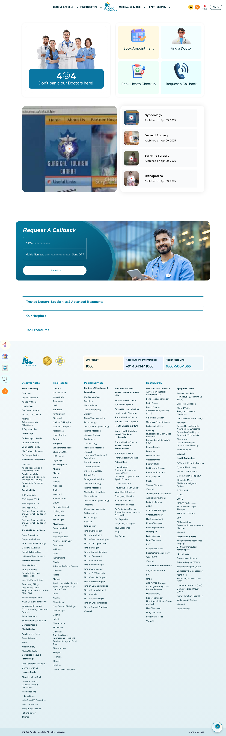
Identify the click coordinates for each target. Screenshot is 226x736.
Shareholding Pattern (32, 597)
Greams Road (59, 392)
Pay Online (120, 536)
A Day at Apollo (29, 429)
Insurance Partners (124, 500)
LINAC (180, 494)
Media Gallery (28, 646)
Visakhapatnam (60, 536)
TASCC (25, 717)
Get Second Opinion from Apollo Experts (127, 478)
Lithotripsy (151, 531)
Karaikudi (57, 494)
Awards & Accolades (31, 414)
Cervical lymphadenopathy (190, 418)
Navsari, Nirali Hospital (64, 669)
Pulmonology (90, 422)
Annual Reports (29, 569)
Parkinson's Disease (155, 468)
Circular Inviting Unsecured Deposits (35, 610)
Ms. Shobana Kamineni (32, 451)
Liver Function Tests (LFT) (189, 585)
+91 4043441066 (139, 366)
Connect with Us (30, 668)
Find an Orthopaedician (95, 543)
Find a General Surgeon (95, 552)
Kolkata (56, 619)
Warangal (57, 532)
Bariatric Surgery (92, 462)
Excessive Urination (186, 404)
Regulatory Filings (30, 584)
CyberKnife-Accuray (186, 467)
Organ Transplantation (94, 418)
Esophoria (181, 422)
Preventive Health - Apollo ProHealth (127, 513)
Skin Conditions (154, 476)
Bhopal (56, 661)
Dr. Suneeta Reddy (31, 447)
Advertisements (29, 616)
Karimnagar (58, 519)
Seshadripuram (60, 464)
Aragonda (57, 486)
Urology (87, 414)
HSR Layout (58, 456)
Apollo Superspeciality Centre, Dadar (64, 588)
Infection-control (30, 704)
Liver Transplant (153, 536)
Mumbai (57, 579)
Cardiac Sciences (92, 397)
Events (25, 642)
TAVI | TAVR (151, 557)
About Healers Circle (32, 677)
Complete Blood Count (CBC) (188, 590)
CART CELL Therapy (156, 510)
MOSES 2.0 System (186, 503)
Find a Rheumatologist (95, 590)
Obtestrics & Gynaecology (96, 426)
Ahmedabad (58, 602)
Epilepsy (150, 430)
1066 (205, 9)
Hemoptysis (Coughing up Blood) (189, 398)
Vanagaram (58, 397)
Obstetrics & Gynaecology (96, 500)
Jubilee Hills (59, 515)
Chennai (57, 388)
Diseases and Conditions (158, 388)
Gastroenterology (92, 409)
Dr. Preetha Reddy (30, 442)
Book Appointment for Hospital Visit (125, 471)
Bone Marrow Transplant (157, 399)
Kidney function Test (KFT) (190, 596)
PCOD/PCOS (152, 464)
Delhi (55, 553)
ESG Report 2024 (30, 499)
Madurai (57, 473)
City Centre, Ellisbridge (64, 606)
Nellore (56, 481)
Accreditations (29, 691)
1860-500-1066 (178, 366)
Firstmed (57, 418)
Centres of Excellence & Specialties (95, 456)
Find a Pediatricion (93, 560)
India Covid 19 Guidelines (34, 700)
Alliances (26, 419)
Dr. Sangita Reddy (30, 455)
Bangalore (58, 443)
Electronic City (60, 452)
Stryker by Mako (184, 480)
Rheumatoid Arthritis (156, 472)
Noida (56, 562)
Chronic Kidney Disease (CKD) (157, 412)
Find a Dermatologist (94, 598)
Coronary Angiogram (187, 558)
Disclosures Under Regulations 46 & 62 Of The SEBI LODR (35, 590)
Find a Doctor (121, 467)
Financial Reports (30, 565)
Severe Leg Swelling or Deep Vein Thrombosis (188, 433)
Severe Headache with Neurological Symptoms (188, 427)
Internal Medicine (92, 431)
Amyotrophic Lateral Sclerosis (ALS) (156, 393)
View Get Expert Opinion (5, 380)
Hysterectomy (153, 593)
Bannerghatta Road (62, 448)
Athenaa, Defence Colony (65, 566)
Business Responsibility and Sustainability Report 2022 (34, 523)
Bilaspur (57, 652)
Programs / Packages (125, 523)
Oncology (88, 401)
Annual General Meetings (34, 543)
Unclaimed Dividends (32, 606)
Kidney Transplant (154, 523)
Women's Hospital (62, 426)
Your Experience (122, 528)
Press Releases (29, 638)
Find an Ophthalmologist (96, 586)
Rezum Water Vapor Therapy (186, 508)
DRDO (56, 503)
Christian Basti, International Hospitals (64, 636)
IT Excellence (28, 696)
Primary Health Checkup (126, 417)
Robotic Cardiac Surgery (158, 553)
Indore (56, 575)
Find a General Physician (96, 607)
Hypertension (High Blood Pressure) (158, 435)
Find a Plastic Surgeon (94, 581)
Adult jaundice (184, 449)
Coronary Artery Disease (158, 422)
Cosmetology (90, 443)
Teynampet (58, 401)
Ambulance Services (124, 504)
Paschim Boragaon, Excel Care (65, 642)
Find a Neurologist (93, 535)
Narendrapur (59, 623)
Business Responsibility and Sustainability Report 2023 (34, 514)
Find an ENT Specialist (95, 573)
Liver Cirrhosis (153, 455)
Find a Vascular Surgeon (95, 577)
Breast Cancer (153, 407)
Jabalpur (57, 665)
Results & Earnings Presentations (31, 574)
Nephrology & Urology (94, 492)
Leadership (27, 406)
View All (88, 452)
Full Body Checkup (124, 404)
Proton (56, 439)
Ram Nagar (58, 545)
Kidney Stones (153, 447)
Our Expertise (121, 519)
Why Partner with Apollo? (34, 663)
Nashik (56, 598)
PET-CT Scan (183, 554)
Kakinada (57, 549)
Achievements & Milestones (30, 423)
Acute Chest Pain (185, 393)
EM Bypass (58, 627)
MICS (148, 544)
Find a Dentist (91, 594)
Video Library (183, 608)
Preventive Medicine (94, 448)
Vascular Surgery (92, 435)
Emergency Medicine (94, 479)
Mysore (56, 469)
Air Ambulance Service (125, 509)
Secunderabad (60, 528)
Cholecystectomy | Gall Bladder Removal (157, 588)
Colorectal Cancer (155, 418)
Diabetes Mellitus (154, 426)
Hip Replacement (154, 519)
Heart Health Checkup (125, 413)
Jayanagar (58, 460)
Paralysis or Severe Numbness (186, 412)
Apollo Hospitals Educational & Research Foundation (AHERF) (33, 477)
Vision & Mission (30, 397)
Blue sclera (182, 439)
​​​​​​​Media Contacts (29, 651)
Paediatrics (89, 439)
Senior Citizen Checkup (126, 421)
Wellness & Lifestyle (187, 600)
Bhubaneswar (59, 648)
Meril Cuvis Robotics (187, 471)
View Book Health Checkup (5, 368)
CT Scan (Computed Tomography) (187, 548)
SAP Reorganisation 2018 (34, 620)
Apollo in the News (31, 634)
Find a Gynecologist (93, 569)
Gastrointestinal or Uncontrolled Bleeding (187, 444)
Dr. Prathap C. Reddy (32, 438)
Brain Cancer (152, 403)
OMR (55, 405)
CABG (149, 506)
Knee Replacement (155, 527)
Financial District (61, 507)
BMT (148, 575)
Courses (26, 464)
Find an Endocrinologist (95, 603)
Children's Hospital (62, 422)
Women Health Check (125, 400)
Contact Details (29, 625)
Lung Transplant (154, 540)
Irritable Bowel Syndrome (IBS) (158, 441)
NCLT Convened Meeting (34, 602)
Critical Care (90, 475)
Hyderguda (58, 511)
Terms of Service (196, 732)
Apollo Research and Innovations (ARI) (32, 469)
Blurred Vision (183, 408)
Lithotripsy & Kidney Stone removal (159, 602)
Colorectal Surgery (93, 471)
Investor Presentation (32, 580)
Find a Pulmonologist (94, 564)
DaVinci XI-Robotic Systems (190, 463)
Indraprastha (59, 558)
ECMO (180, 499)
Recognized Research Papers (32, 484)
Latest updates (29, 681)
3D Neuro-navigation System (187, 484)
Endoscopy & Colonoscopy (190, 571)
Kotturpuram (59, 414)
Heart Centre (59, 435)
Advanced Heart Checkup (127, 409)
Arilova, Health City (62, 541)
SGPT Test (182, 575)
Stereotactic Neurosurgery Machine (190, 526)
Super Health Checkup (126, 431)
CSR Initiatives (29, 495)
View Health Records (125, 492)
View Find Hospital (5, 356)
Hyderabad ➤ (59, 498)
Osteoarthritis (153, 460)
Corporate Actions (31, 548)
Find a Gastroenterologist (96, 539)
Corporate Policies (31, 539)
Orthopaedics (90, 513)
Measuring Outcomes (32, 708)
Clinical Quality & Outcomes (30, 686)
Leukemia (150, 451)
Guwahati (57, 632)
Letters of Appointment (33, 556)
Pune (55, 593)
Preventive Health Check (127, 488)
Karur (55, 477)
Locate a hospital (123, 483)
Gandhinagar (59, 610)
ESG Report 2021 (30, 507)
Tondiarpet (58, 409)
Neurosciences (91, 405)
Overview (26, 393)
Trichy (56, 490)
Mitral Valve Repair (155, 548)
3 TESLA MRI (183, 490)
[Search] (197, 7)
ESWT (180, 518)
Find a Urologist (91, 548)
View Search (5, 391)
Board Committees (31, 535)
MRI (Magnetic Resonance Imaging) (189, 542)
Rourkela (57, 657)
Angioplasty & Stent (156, 498)
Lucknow (57, 570)
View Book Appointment (5, 345)
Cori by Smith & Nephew (189, 476)
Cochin (56, 615)
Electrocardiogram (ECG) (189, 566)
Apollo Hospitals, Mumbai (65, 583)
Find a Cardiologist (93, 531)
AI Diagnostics (184, 522)
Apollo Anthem (29, 402)
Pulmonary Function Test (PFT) (189, 580)
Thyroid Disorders (154, 485)
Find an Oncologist (93, 556)
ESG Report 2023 (30, 503)
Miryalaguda (58, 524)
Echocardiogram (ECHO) (188, 562)
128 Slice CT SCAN (186, 513)
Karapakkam (58, 431)
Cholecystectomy (154, 515)
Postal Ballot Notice (31, 552)
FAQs (117, 532)
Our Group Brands (30, 410)
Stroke (149, 481)
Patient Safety (29, 713)
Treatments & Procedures (158, 493)
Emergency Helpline (124, 496)
